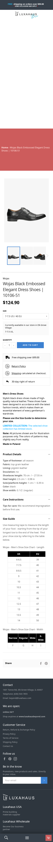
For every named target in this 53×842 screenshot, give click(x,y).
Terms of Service (10, 738)
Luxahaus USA (12, 807)
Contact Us (8, 746)
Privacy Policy (9, 734)
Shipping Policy (10, 742)
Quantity (7, 340)
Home (4, 147)
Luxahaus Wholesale (16, 821)
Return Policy (19, 366)
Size (5, 311)
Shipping (16, 373)
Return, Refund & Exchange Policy (19, 729)
